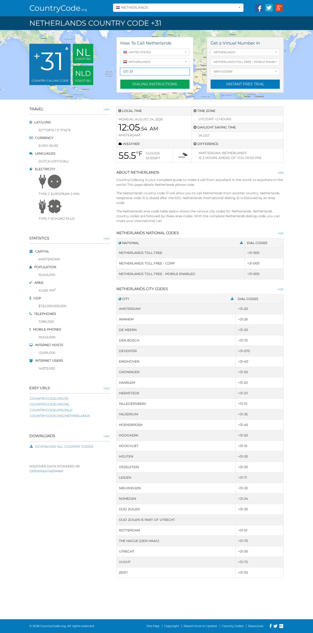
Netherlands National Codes (200, 233)
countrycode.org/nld (51, 410)
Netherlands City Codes (200, 289)
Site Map (152, 626)
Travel (69, 109)
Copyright (171, 626)
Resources (255, 626)
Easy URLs (69, 388)
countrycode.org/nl (50, 404)
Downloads (69, 436)
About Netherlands (200, 172)
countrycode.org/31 (49, 399)
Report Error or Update (200, 626)
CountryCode (58, 8)
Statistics (69, 238)
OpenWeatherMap (46, 471)
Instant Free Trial (245, 84)
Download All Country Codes (64, 446)
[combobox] (178, 7)
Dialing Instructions (154, 84)
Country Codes (233, 626)
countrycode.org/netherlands (60, 416)
